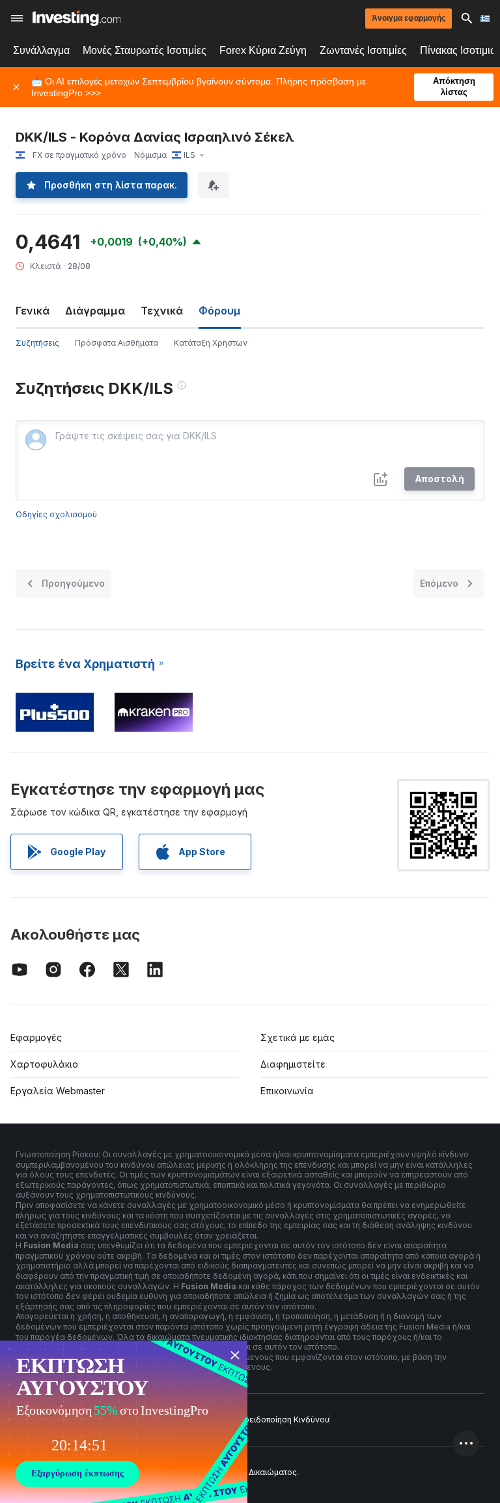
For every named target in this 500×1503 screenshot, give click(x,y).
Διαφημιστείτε (293, 1064)
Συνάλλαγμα (41, 50)
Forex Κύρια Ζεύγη (263, 50)
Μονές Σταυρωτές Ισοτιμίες (144, 50)
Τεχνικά (162, 310)
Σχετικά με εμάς (297, 1037)
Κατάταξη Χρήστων (210, 343)
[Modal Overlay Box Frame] (123, 1422)
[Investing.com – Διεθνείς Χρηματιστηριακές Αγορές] (76, 18)
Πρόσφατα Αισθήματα (116, 343)
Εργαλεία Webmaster (57, 1090)
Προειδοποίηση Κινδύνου (281, 1419)
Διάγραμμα (95, 310)
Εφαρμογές (36, 1037)
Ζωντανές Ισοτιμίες (363, 50)
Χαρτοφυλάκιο (44, 1064)
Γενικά (32, 310)
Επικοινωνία (287, 1090)
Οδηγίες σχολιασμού (56, 514)
